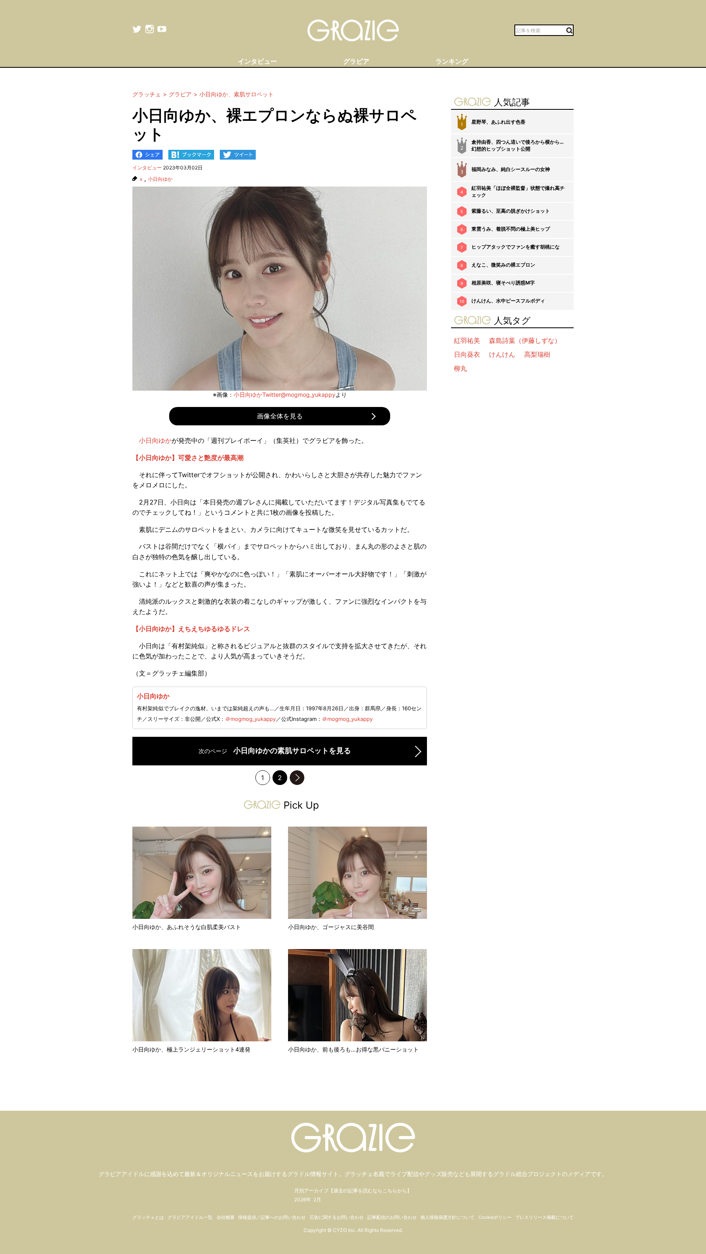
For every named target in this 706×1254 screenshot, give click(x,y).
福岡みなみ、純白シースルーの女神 (510, 169)
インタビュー (147, 168)
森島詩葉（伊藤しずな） (525, 340)
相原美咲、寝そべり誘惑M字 (503, 283)
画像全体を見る (280, 416)
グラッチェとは (148, 1217)
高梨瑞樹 (537, 354)
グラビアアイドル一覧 (190, 1217)
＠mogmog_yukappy (250, 719)
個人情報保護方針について (447, 1217)
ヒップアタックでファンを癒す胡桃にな (515, 247)
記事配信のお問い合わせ (392, 1217)
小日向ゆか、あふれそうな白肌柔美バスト (186, 926)
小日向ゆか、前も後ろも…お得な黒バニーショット (353, 1049)
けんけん (502, 354)
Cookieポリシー (495, 1217)
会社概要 (226, 1217)
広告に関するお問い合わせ (337, 1217)
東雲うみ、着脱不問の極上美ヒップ (510, 229)
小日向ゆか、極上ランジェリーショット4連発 (191, 1049)
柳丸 (460, 368)
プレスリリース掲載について (544, 1217)
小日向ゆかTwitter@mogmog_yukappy (284, 394)
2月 (317, 1199)
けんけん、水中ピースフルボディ (508, 301)
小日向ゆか (160, 179)
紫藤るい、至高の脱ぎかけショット (510, 211)
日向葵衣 (467, 354)
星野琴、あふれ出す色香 (498, 122)
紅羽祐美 (467, 340)
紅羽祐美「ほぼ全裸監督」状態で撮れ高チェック (518, 191)
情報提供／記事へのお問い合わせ (272, 1217)
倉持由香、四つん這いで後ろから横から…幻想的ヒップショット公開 (517, 145)
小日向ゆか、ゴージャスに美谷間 (331, 926)
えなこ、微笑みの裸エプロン (503, 265)
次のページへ (297, 777)
